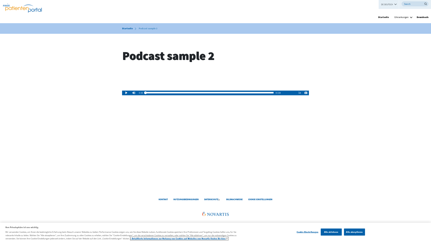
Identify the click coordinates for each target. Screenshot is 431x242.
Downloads (422, 17)
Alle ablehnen (331, 232)
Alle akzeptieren (354, 232)
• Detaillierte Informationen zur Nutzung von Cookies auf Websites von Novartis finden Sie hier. (178, 238)
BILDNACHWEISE (234, 199)
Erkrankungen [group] (401, 17)
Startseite (383, 17)
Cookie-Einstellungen (308, 232)
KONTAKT (163, 199)
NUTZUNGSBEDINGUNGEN (186, 199)
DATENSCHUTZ (211, 199)
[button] (411, 17)
